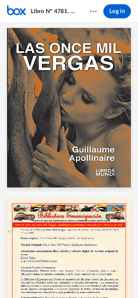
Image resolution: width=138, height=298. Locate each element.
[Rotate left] (95, 280)
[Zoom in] (81, 280)
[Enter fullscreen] (121, 280)
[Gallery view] (108, 280)
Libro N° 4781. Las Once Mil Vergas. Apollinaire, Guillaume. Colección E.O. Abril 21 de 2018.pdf (53, 11)
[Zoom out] (57, 280)
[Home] (16, 11)
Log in (117, 11)
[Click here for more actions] (93, 11)
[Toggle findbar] (16, 280)
